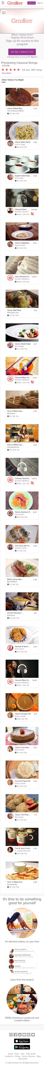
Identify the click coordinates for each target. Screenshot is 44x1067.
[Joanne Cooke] (10, 547)
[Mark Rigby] (10, 345)
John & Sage (20, 144)
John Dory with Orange (23, 546)
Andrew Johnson (21, 212)
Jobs (22, 1054)
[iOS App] (22, 1041)
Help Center (31, 1054)
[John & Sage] (10, 143)
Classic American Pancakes (23, 512)
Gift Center (22, 1059)
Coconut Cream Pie (22, 781)
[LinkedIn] (20, 1035)
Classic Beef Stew (14, 310)
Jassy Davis (19, 514)
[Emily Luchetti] (10, 715)
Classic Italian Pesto (22, 142)
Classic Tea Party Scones (23, 815)
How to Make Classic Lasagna (15, 445)
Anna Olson (19, 649)
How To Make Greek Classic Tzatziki (15, 882)
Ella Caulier (19, 178)
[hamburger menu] (2, 2)
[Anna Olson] (10, 648)
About (10, 1054)
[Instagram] (11, 1035)
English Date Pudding (23, 176)
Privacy (18, 1056)
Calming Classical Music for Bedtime (22, 478)
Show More (6, 73)
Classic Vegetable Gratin (23, 243)
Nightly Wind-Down (22, 37)
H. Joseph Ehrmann (22, 851)
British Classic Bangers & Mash (15, 579)
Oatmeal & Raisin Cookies (23, 647)
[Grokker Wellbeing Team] (10, 278)
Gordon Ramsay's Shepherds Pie (15, 613)
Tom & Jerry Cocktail (23, 848)
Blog (39, 1056)
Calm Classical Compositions (22, 277)
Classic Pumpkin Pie (23, 714)
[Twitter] (33, 1035)
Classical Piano (21, 209)
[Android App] (22, 1047)
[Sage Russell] (10, 244)
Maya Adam (19, 750)
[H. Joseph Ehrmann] (10, 850)
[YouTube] (24, 1035)
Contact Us (9, 1056)
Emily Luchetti (20, 716)
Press (17, 1054)
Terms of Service (28, 1056)
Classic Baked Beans (15, 108)
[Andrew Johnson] (10, 211)
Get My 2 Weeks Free (22, 51)
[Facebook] (15, 1035)
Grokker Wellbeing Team (25, 279)
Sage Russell (20, 245)
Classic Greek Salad (23, 344)
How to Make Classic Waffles (15, 411)
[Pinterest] (28, 1035)
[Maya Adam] (10, 749)
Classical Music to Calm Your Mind (23, 680)
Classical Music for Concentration (23, 378)
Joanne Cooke (21, 548)
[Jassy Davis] (10, 513)
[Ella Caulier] (10, 177)
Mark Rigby (19, 346)
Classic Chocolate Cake (23, 747)
